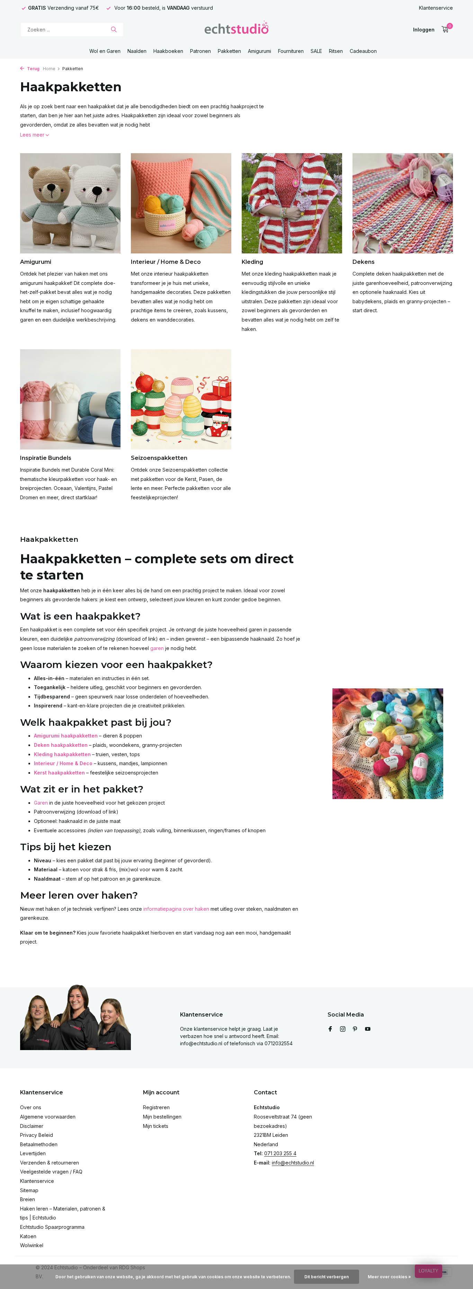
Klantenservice (436, 8)
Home (49, 68)
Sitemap (29, 1190)
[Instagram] (343, 1029)
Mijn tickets (155, 1126)
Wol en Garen (105, 51)
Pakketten (229, 51)
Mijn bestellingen (162, 1117)
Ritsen (336, 51)
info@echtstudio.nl (293, 1163)
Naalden (136, 51)
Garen (41, 803)
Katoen (28, 1236)
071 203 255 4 (280, 1153)
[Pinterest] (355, 1029)
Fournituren (291, 51)
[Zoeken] (114, 29)
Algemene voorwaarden (47, 1117)
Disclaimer (31, 1126)
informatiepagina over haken (176, 909)
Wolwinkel (31, 1245)
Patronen (200, 51)
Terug (32, 68)
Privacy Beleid (36, 1135)
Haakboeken (168, 51)
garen (157, 648)
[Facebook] (330, 1029)
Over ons (30, 1107)
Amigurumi (259, 51)
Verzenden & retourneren (49, 1163)
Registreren (156, 1107)
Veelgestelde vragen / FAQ (51, 1172)
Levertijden (33, 1153)
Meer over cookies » (389, 1276)
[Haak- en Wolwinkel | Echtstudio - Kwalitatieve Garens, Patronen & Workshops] (236, 29)
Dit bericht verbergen (326, 1276)
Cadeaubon (363, 51)
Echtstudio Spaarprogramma (52, 1227)
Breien (27, 1199)
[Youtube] (368, 1029)
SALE (316, 51)
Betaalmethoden (38, 1144)
